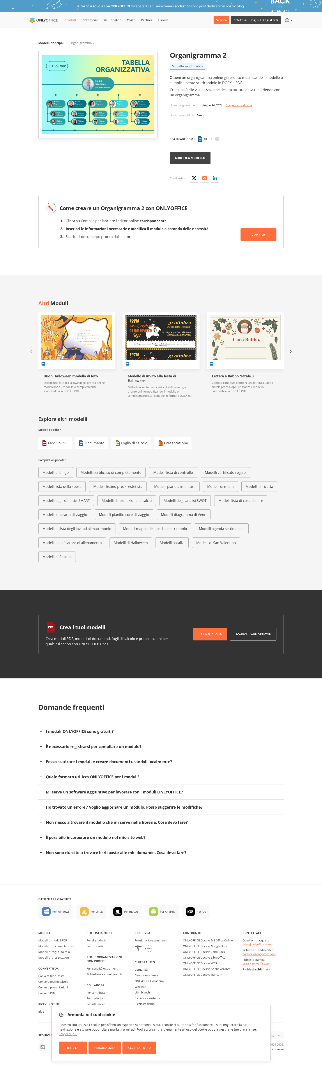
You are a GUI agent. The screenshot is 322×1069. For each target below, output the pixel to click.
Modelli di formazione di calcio (127, 500)
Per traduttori (95, 998)
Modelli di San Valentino (216, 542)
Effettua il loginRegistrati (256, 20)
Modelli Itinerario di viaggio (64, 514)
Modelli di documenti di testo (57, 946)
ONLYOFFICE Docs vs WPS (200, 963)
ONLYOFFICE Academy (149, 981)
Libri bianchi (142, 992)
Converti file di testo (51, 976)
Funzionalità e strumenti (102, 968)
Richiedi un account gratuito (105, 974)
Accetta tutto (139, 1048)
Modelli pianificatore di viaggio (124, 514)
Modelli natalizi (172, 542)
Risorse (162, 20)
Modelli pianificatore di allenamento (72, 542)
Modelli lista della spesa (61, 486)
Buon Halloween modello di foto (71, 376)
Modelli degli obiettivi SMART (66, 500)
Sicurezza (142, 933)
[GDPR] (148, 949)
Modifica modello (190, 158)
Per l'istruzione (99, 933)
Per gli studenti (96, 940)
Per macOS (131, 912)
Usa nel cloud (210, 634)
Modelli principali (51, 43)
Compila (258, 234)
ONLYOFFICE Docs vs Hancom (202, 975)
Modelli (45, 933)
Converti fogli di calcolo (53, 982)
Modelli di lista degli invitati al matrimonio (76, 528)
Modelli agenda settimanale (221, 528)
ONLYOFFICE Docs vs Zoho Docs (204, 952)
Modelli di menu (220, 486)
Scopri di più (68, 1034)
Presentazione (176, 443)
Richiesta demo (145, 1004)
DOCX (208, 139)
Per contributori (97, 993)
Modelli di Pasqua (57, 556)
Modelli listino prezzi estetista (117, 486)
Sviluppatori (112, 20)
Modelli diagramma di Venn (183, 514)
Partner (146, 20)
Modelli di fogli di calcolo (54, 952)
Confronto (192, 933)
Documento (94, 443)
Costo (131, 20)
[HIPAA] (138, 949)
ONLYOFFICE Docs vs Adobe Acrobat (206, 969)
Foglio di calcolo (134, 443)
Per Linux (96, 912)
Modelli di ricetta (259, 486)
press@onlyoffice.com (256, 964)
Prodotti (71, 20)
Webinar (140, 987)
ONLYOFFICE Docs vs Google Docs (205, 946)
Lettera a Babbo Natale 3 (232, 376)
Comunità (141, 970)
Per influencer (96, 1004)
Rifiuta (73, 1048)
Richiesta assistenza (147, 998)
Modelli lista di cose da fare (240, 500)
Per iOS (201, 912)
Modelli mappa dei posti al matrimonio (155, 528)
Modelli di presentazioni (53, 957)
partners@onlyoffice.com (259, 954)
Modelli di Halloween (131, 542)
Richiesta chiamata (256, 969)
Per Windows (60, 912)
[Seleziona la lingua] (288, 20)
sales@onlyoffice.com (256, 944)
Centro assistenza (146, 975)
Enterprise (90, 20)
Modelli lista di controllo (173, 472)
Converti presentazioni (53, 987)
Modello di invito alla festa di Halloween (152, 378)
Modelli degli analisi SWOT (185, 500)
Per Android (167, 912)
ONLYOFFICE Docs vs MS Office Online (208, 940)
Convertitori (49, 968)
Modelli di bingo (55, 472)
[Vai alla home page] (44, 20)
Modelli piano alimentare (174, 486)
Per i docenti (95, 946)
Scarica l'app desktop (253, 634)
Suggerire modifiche (239, 105)
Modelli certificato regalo (225, 472)
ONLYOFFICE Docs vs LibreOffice (204, 957)
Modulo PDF (58, 443)
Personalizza (104, 1048)
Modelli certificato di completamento (111, 472)
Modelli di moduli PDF (52, 940)
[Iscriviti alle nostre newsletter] (42, 1047)
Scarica (221, 20)
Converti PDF (46, 993)
